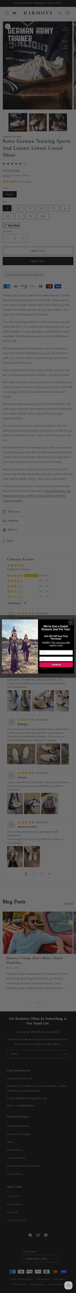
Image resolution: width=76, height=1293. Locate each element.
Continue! (56, 664)
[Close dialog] (71, 622)
